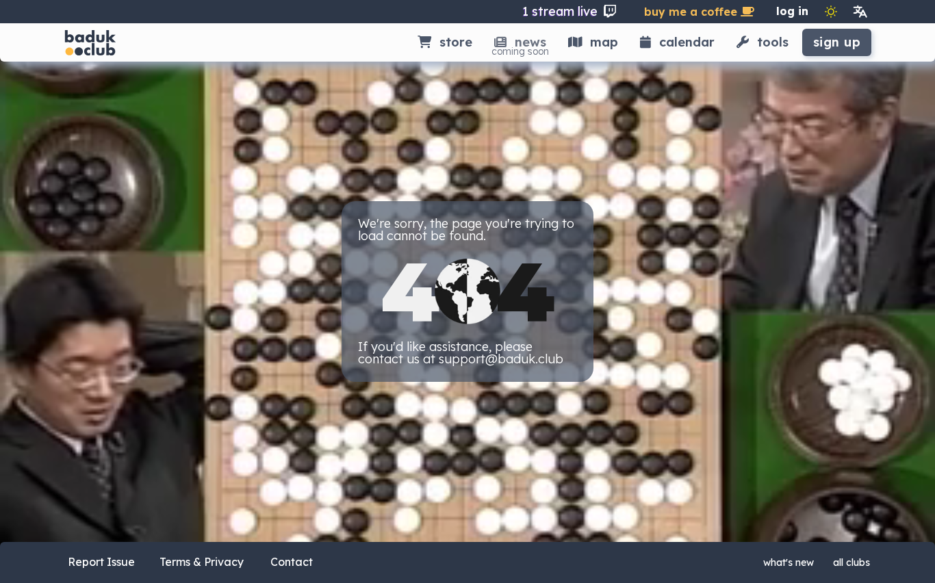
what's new (788, 562)
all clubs (851, 562)
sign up (837, 42)
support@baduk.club (501, 359)
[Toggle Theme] (831, 11)
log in (792, 11)
